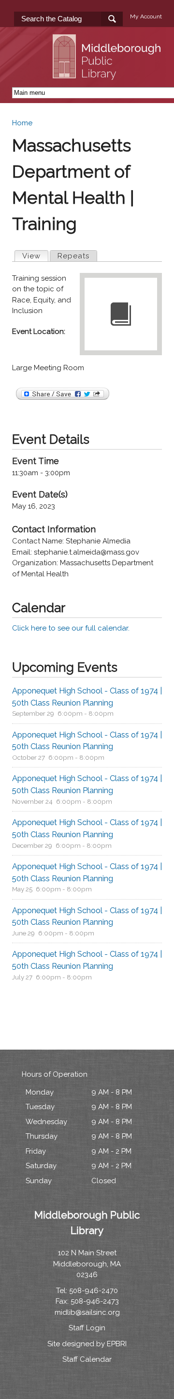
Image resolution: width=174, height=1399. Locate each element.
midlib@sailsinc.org (87, 1312)
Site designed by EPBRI (87, 1343)
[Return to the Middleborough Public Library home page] (108, 74)
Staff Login (87, 1328)
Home (22, 123)
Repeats (73, 256)
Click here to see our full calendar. (71, 628)
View (35, 256)
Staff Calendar (87, 1359)
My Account (146, 16)
